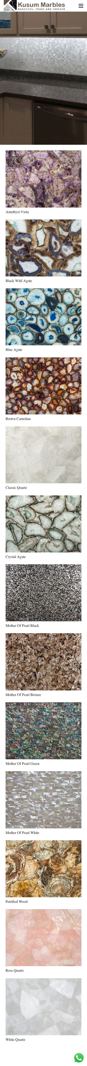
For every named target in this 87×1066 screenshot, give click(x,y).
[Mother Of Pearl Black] (43, 596)
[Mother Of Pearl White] (43, 802)
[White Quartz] (43, 1010)
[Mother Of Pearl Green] (43, 734)
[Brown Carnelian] (43, 389)
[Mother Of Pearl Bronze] (43, 664)
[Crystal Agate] (43, 527)
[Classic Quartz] (43, 458)
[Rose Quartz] (43, 940)
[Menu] (81, 6)
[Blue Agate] (43, 320)
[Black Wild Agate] (43, 251)
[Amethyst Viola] (43, 182)
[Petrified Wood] (43, 872)
